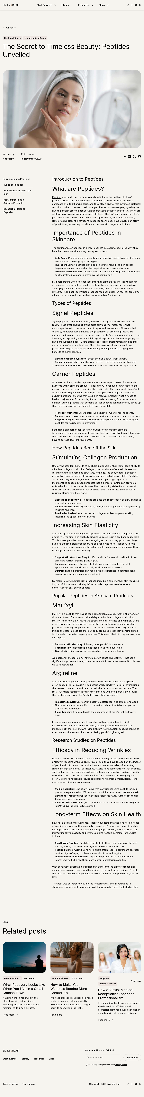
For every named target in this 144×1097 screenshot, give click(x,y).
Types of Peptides (13, 184)
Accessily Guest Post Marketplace (119, 887)
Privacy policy (121, 1065)
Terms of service (10, 1084)
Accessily (8, 158)
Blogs (102, 5)
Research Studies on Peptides (14, 210)
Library (65, 5)
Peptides (56, 197)
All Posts (11, 27)
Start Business (44, 5)
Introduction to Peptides (17, 179)
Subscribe (132, 1057)
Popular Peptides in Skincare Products (14, 201)
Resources (83, 5)
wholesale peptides (81, 281)
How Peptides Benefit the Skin (18, 192)
